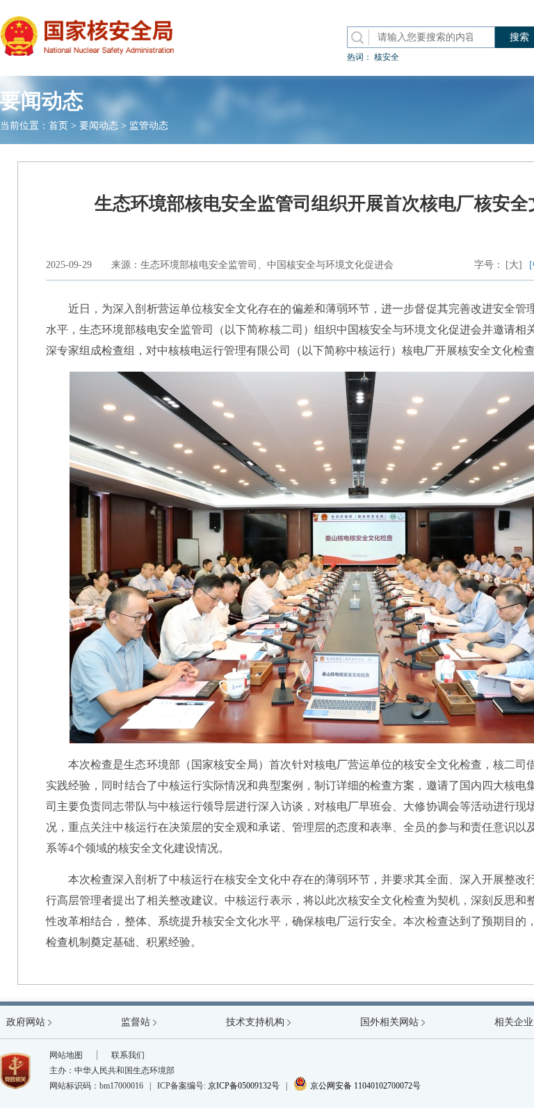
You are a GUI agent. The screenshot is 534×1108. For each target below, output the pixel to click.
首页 (58, 125)
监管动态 (148, 125)
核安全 (386, 57)
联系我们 (128, 1055)
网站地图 (66, 1055)
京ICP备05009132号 (244, 1086)
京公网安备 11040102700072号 (357, 1086)
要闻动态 (98, 125)
